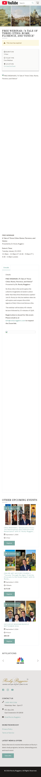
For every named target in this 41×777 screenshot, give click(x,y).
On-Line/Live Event (9, 66)
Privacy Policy (7, 729)
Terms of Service (8, 733)
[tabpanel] (20, 380)
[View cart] (37, 3)
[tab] (6, 267)
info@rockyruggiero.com (15, 320)
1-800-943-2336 (11, 702)
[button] (3, 661)
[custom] (3, 690)
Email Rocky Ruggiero (12, 717)
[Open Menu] (37, 16)
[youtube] (12, 690)
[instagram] (8, 690)
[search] (33, 3)
